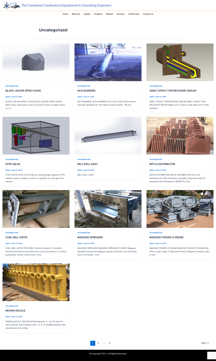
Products (98, 14)
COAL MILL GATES (17, 237)
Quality (87, 14)
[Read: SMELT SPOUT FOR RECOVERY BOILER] (180, 62)
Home (65, 14)
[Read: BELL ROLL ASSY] (108, 135)
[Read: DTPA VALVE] (36, 135)
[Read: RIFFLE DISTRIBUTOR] (180, 135)
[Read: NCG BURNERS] (108, 62)
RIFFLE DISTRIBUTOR (162, 164)
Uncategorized (12, 86)
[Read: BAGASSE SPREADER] (108, 208)
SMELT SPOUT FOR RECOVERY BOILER (173, 90)
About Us (76, 14)
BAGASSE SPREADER (90, 237)
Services (121, 14)
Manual (109, 14)
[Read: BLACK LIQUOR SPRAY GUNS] (36, 62)
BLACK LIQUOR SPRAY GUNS (23, 90)
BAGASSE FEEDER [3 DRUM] (167, 237)
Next (205, 343)
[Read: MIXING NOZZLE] (36, 282)
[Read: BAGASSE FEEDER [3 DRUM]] (180, 208)
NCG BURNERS (87, 90)
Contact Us (148, 14)
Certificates (133, 14)
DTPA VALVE (13, 164)
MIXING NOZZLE (15, 310)
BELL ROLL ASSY (88, 164)
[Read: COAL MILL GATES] (36, 208)
